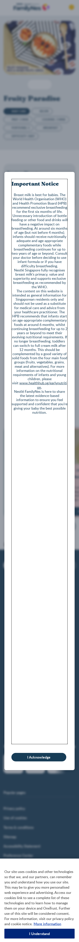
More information (47, 923)
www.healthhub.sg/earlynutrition (43, 385)
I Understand (39, 933)
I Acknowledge (38, 757)
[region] (39, 900)
